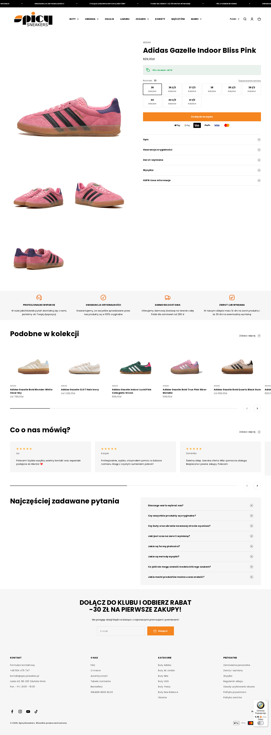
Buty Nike (163, 676)
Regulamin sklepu (233, 681)
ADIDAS (147, 42)
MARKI (194, 19)
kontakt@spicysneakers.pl (24, 676)
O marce (96, 670)
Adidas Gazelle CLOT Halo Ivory (80, 389)
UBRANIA (90, 19)
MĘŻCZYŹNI (178, 19)
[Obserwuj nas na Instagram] (20, 711)
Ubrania (162, 697)
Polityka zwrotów (232, 697)
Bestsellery (97, 686)
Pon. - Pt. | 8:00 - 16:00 (22, 686)
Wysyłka (227, 676)
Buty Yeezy (164, 686)
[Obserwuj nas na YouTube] (28, 711)
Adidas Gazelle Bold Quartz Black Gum (237, 389)
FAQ (93, 665)
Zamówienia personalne (236, 665)
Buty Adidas (164, 665)
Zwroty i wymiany (233, 670)
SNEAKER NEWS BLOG (102, 692)
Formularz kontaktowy (22, 665)
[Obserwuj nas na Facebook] (12, 711)
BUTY (72, 19)
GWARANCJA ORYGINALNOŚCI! (40, 3)
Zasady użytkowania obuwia (239, 686)
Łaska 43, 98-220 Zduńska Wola (27, 681)
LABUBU (124, 19)
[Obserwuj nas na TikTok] (36, 711)
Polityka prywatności (234, 692)
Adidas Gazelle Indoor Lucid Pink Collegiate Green (131, 391)
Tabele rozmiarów (101, 681)
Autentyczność (99, 676)
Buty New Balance (168, 692)
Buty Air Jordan (166, 670)
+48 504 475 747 (20, 670)
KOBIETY (160, 19)
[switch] (261, 723)
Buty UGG (163, 681)
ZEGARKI (141, 19)
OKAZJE (109, 19)
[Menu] (266, 701)
